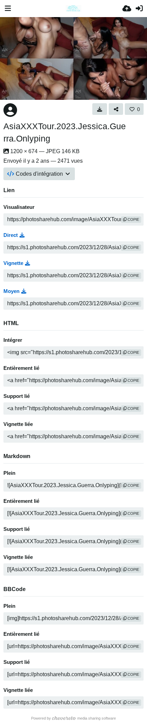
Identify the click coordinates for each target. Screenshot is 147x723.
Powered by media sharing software (73, 718)
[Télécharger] (99, 109)
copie (132, 219)
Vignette (13, 263)
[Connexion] (139, 8)
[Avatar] (10, 110)
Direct (10, 235)
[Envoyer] (126, 8)
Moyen (11, 291)
